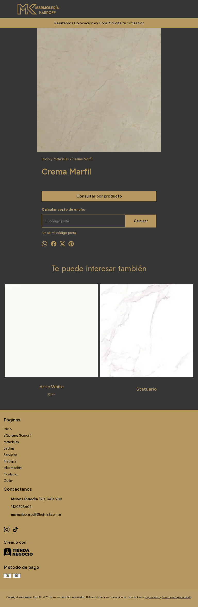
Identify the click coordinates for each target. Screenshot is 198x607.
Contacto (10, 474)
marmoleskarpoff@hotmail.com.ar (36, 514)
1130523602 (21, 506)
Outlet (8, 480)
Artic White (51, 387)
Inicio (8, 428)
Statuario (146, 389)
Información (13, 467)
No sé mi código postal (59, 232)
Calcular (141, 221)
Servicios (10, 454)
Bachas (9, 448)
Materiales (11, 441)
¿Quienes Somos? (17, 435)
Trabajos (10, 461)
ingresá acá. (152, 597)
